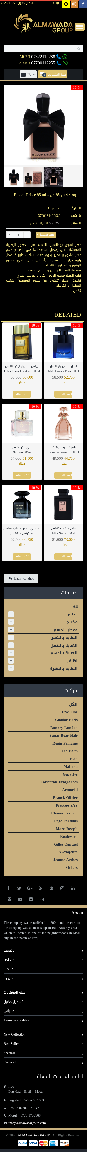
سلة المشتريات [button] (55, 74)
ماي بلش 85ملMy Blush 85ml (21, 450)
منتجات (9, 969)
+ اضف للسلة (46, 234)
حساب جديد (7, 3)
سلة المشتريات (14, 992)
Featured (10, 1062)
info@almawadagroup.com (27, 1123)
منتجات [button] (31, 74)
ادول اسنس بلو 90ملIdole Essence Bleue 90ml (63, 369)
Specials (9, 1053)
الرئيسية (9, 950)
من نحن (9, 959)
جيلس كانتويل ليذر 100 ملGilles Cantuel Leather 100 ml (22, 369)
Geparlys (54, 208)
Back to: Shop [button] (24, 578)
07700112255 (44, 63)
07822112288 (43, 56)
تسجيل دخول (25, 3)
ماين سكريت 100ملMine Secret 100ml (63, 531)
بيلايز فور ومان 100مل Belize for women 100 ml (63, 450)
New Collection (14, 1034)
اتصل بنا (9, 978)
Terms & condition (17, 1020)
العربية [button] (57, 3)
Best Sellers (12, 1043)
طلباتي (9, 1011)
